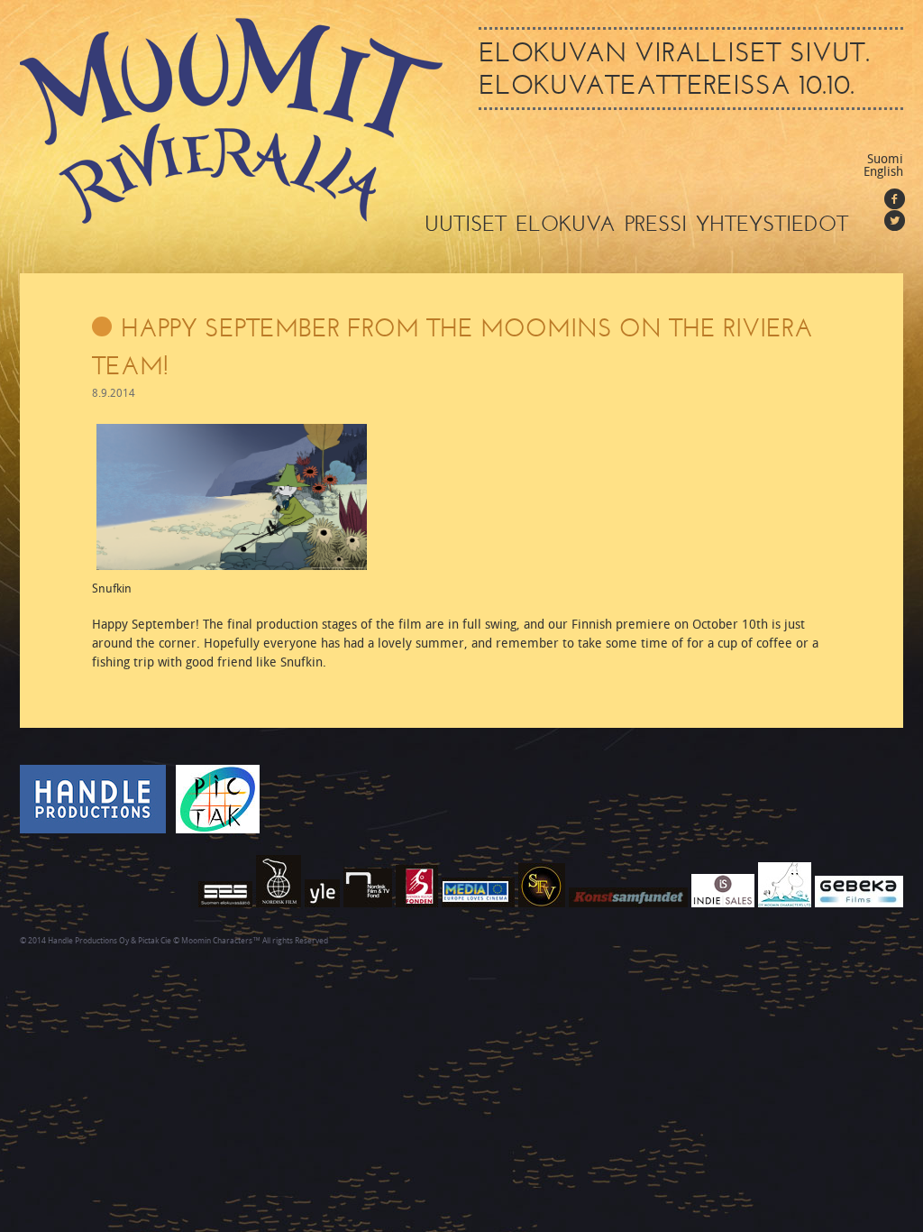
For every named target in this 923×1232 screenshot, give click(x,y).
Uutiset (466, 223)
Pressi (656, 223)
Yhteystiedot (772, 223)
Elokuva (566, 223)
